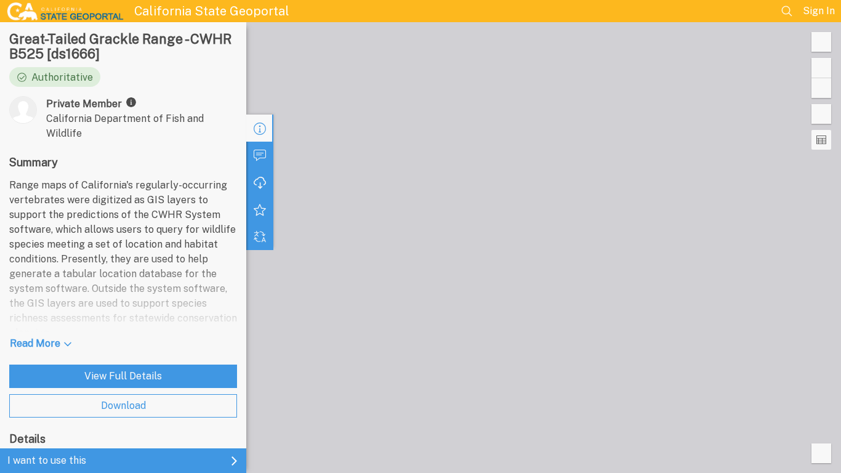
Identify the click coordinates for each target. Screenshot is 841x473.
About (259, 128)
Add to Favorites (259, 209)
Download (123, 405)
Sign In (819, 11)
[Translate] (259, 236)
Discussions (259, 155)
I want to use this (46, 460)
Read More (35, 343)
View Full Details (123, 376)
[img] (131, 102)
